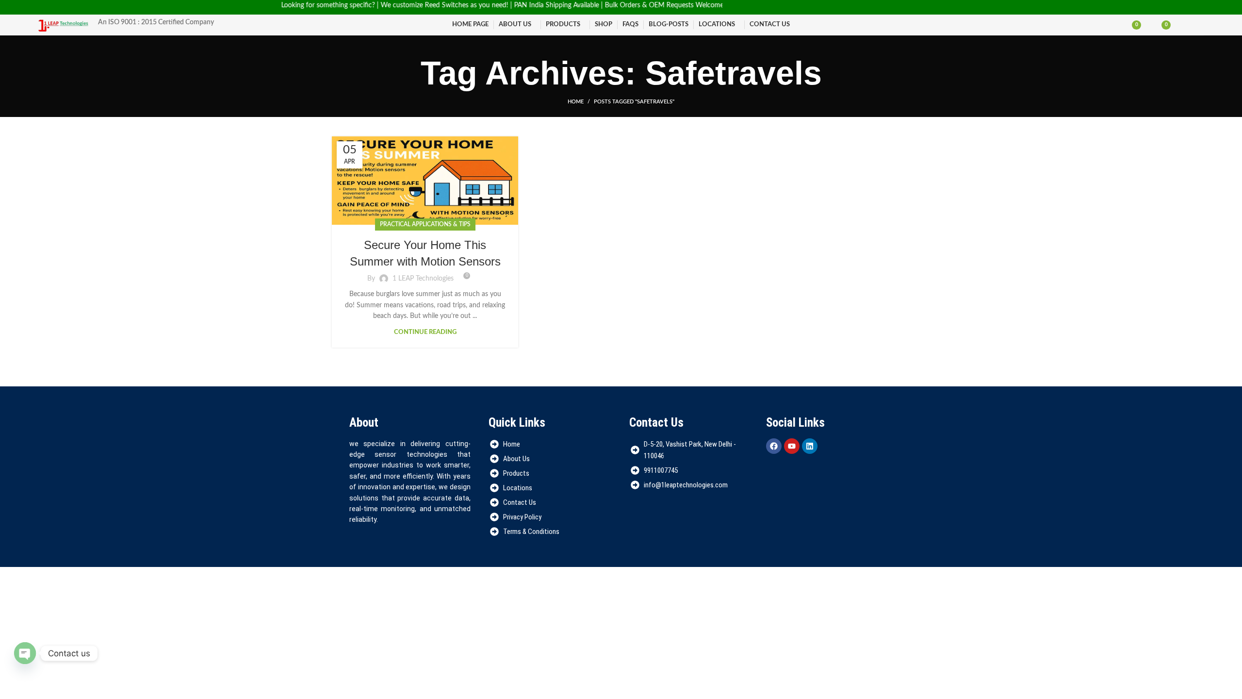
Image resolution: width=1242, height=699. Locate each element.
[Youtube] (792, 446)
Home (576, 101)
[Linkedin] (809, 446)
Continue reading (425, 332)
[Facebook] (774, 446)
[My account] (1184, 24)
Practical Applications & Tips (425, 224)
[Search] (1201, 24)
